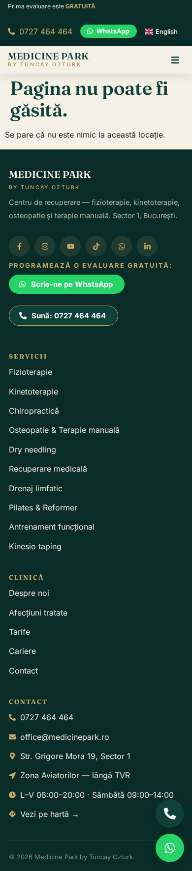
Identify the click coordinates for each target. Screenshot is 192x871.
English (167, 31)
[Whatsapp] (121, 246)
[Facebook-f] (19, 246)
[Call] (170, 813)
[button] (175, 60)
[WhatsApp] (170, 848)
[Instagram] (44, 246)
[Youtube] (70, 246)
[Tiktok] (96, 246)
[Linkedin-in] (147, 246)
